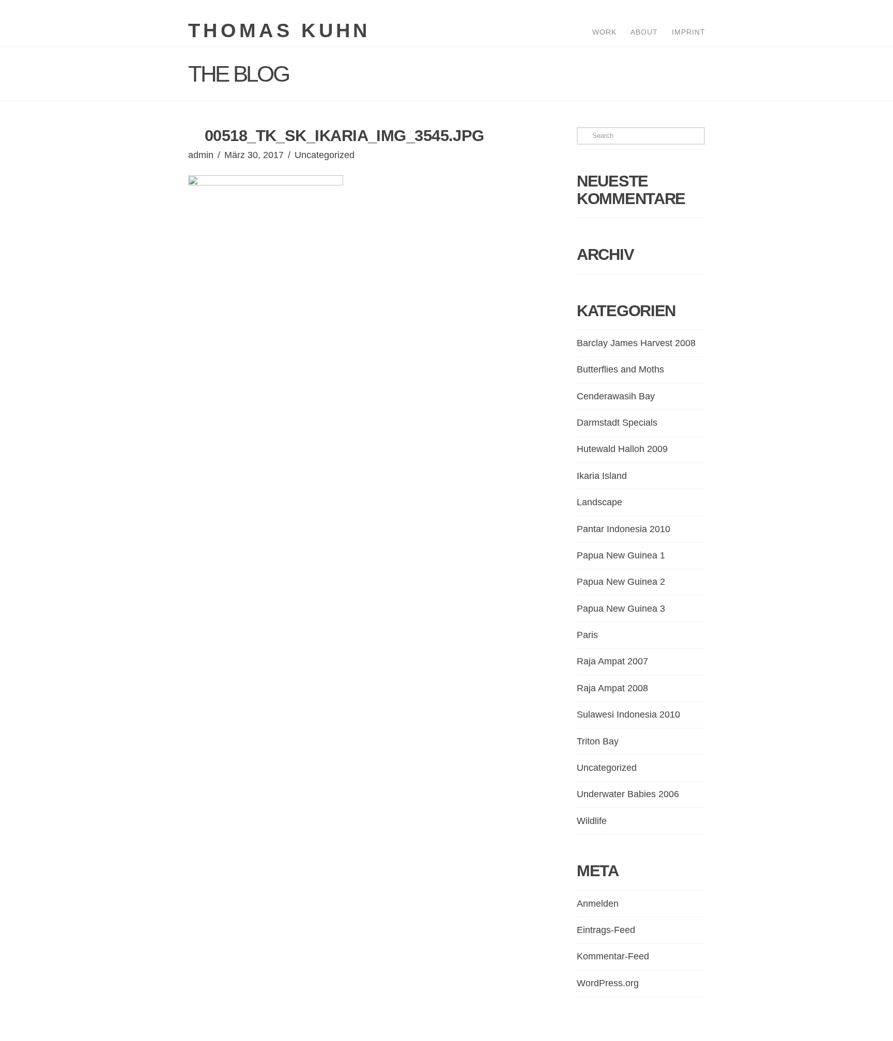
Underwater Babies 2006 (628, 794)
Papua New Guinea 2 (621, 582)
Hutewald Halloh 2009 (622, 449)
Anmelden (598, 903)
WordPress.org (608, 983)
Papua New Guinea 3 (621, 608)
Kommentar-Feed (613, 956)
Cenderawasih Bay (616, 396)
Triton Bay (598, 741)
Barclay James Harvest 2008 (636, 343)
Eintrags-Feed (606, 930)
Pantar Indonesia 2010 (623, 529)
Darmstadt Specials (617, 422)
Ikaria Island (602, 476)
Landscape (599, 502)
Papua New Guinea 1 (621, 555)
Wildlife (592, 821)
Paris (587, 635)
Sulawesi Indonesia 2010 (628, 714)
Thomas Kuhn (279, 30)
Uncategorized (325, 155)
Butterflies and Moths (620, 369)
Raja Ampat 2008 (612, 688)
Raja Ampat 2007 (612, 661)
